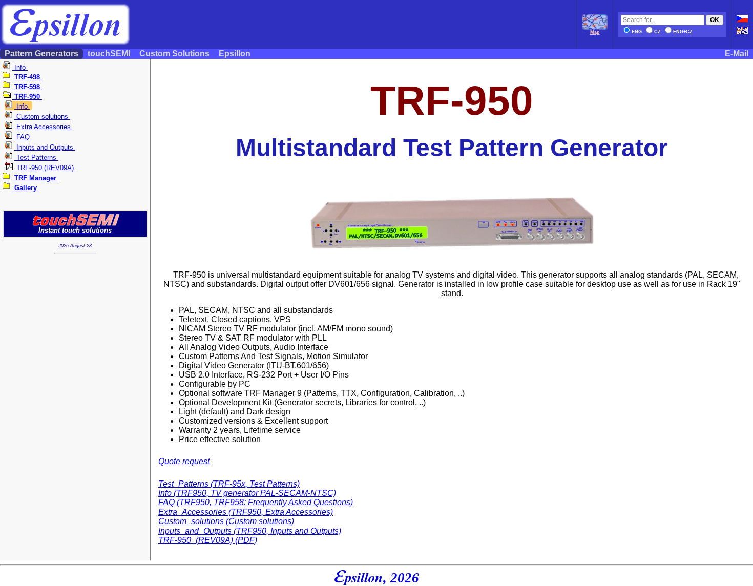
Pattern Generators (41, 53)
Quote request (184, 461)
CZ (657, 31)
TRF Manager (35, 178)
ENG (637, 31)
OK (714, 20)
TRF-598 (27, 87)
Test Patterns (36, 157)
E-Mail (736, 53)
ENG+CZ (683, 31)
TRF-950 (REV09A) (45, 168)
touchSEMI (109, 53)
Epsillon (235, 53)
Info (20, 67)
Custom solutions (42, 116)
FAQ (23, 137)
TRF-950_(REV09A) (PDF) (207, 540)
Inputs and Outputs (44, 147)
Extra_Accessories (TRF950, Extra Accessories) (245, 512)
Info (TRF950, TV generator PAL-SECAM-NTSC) (247, 493)
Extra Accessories (43, 127)
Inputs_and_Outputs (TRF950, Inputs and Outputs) (249, 531)
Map (595, 32)
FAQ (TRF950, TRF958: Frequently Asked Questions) (255, 502)
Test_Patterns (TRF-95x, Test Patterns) (229, 483)
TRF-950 (27, 96)
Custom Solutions (174, 53)
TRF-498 (27, 77)
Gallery (25, 188)
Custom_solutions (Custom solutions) (226, 521)
